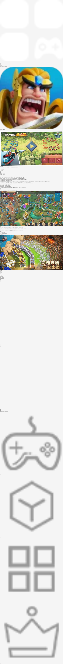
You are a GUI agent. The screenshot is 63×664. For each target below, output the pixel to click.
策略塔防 (4, 66)
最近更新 (0, 64)
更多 (0, 280)
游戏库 (0, 63)
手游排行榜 (1, 65)
